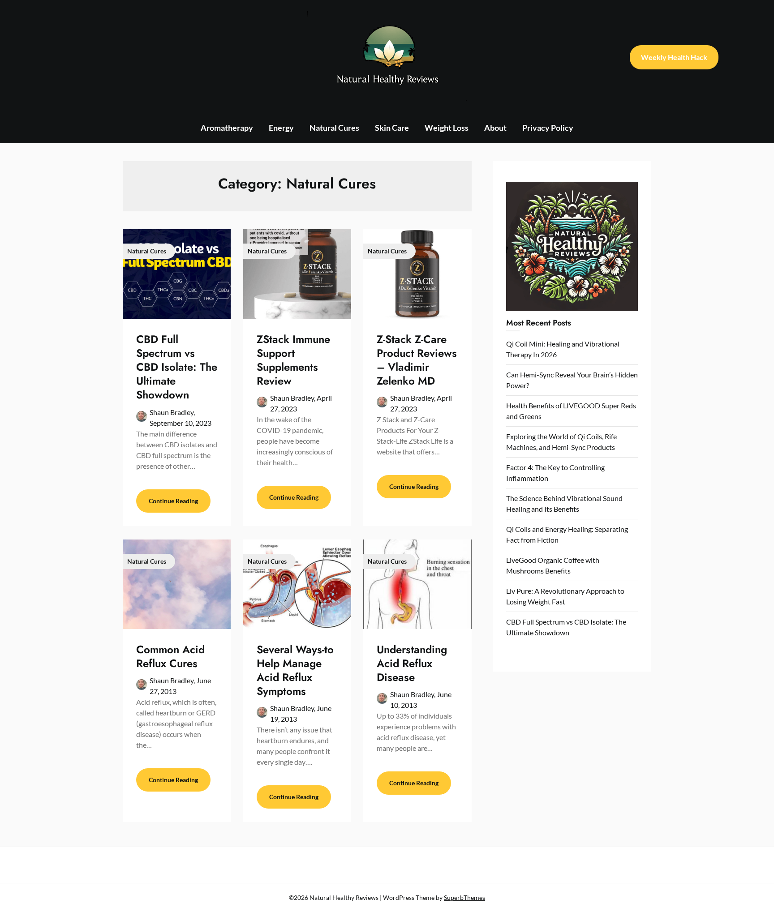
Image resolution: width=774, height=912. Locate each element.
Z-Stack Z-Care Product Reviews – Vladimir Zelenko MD (417, 360)
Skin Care (392, 128)
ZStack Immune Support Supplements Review (293, 360)
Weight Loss (447, 128)
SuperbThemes (464, 897)
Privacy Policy (547, 128)
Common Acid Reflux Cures (170, 656)
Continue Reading (173, 501)
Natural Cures (334, 128)
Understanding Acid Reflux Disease (412, 663)
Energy (281, 128)
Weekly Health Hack (674, 57)
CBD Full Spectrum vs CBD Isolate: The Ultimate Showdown (176, 367)
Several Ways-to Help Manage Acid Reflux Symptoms (295, 670)
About (495, 128)
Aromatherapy (227, 128)
